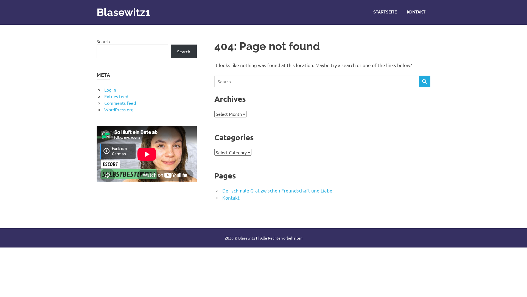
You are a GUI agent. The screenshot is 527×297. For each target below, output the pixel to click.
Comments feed (120, 103)
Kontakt (416, 12)
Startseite (385, 12)
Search (103, 41)
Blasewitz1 (123, 12)
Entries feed (116, 96)
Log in (110, 89)
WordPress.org (118, 109)
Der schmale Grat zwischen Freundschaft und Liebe (277, 190)
